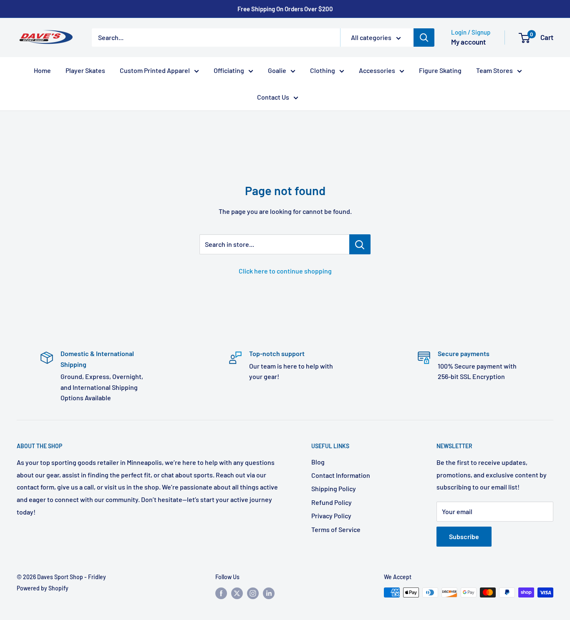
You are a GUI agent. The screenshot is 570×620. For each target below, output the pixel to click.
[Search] (424, 37)
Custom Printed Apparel (155, 70)
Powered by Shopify (42, 588)
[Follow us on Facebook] (221, 593)
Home (42, 70)
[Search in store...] (360, 244)
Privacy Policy (331, 516)
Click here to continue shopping (285, 271)
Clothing (322, 70)
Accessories (377, 70)
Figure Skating (440, 70)
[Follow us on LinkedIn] (269, 593)
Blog (318, 462)
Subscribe (464, 536)
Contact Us (273, 97)
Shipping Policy (333, 488)
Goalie (277, 70)
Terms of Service (336, 529)
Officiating (229, 70)
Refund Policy (331, 502)
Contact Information (340, 475)
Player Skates (85, 70)
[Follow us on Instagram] (253, 593)
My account (468, 42)
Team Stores (494, 70)
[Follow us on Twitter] (237, 593)
